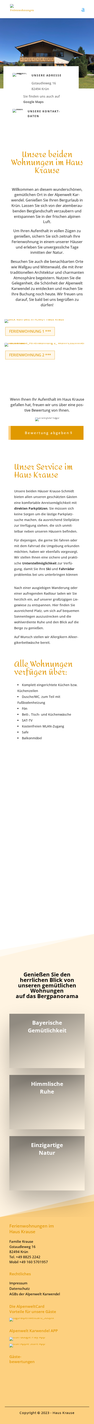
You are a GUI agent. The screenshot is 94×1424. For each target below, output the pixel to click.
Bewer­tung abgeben (47, 432)
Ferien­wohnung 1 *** (30, 331)
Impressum (18, 1283)
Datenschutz (19, 1288)
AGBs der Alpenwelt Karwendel (34, 1294)
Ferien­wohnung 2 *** (30, 354)
